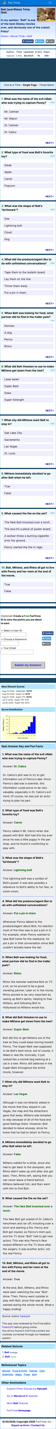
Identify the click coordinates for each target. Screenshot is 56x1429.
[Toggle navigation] (50, 2)
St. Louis (9, 453)
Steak (8, 165)
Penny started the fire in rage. (23, 547)
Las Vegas (10, 446)
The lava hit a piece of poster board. (27, 529)
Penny (8, 339)
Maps (18, 1374)
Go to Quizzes (22, 1396)
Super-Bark (11, 386)
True (7, 486)
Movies (6, 1371)
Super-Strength (14, 399)
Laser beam (11, 379)
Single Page (30, 85)
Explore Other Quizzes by (27, 1388)
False (7, 493)
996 (47, 56)
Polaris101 (7, 1327)
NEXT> (50, 142)
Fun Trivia (13, 2)
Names (33, 1371)
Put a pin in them (15, 292)
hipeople (10, 56)
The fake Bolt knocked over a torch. (27, 522)
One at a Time (12, 85)
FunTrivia (19, 1410)
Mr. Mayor (10, 118)
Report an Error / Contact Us (28, 1425)
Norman (9, 325)
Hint (52, 102)
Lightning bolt (13, 225)
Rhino (8, 346)
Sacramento (12, 439)
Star (7, 218)
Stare (7, 393)
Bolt (6, 1352)
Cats (42, 1371)
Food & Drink (19, 1371)
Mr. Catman (11, 111)
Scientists (7, 1374)
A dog (8, 332)
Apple (8, 172)
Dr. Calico (10, 132)
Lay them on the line (17, 279)
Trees (27, 1374)
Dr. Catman (11, 125)
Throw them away (15, 286)
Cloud (8, 232)
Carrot (8, 178)
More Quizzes (17, 1403)
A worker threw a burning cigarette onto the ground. (26, 538)
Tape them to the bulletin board (24, 272)
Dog (7, 239)
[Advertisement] (28, 70)
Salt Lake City (13, 432)
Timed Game (46, 85)
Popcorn (9, 185)
